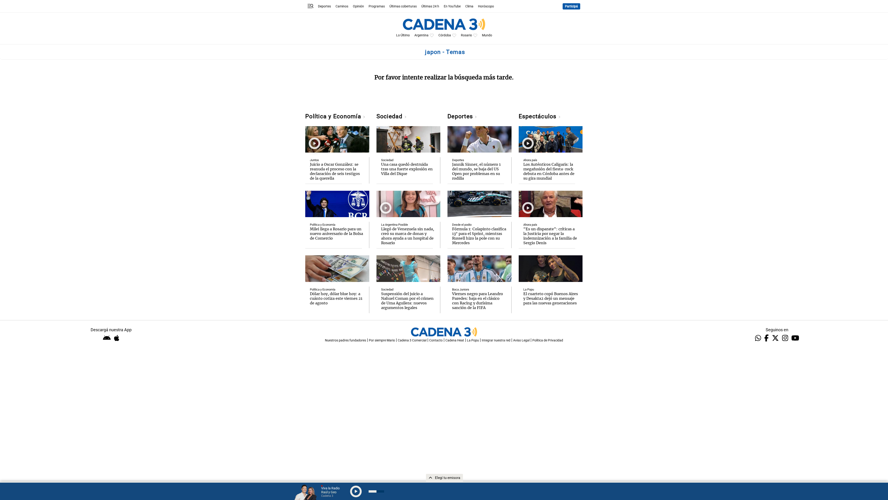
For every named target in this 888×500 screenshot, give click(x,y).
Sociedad (390, 116)
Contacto (436, 340)
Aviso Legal (521, 340)
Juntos (314, 160)
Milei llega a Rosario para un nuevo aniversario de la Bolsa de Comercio (336, 234)
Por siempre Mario (382, 340)
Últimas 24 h (430, 6)
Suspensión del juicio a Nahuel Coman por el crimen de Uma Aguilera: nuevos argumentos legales (407, 300)
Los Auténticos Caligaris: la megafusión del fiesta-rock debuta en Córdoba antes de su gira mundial (548, 171)
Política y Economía (334, 116)
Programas (377, 6)
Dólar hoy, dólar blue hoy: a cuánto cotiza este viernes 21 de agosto (336, 298)
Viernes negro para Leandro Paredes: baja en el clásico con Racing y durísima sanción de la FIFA (477, 300)
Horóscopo (486, 6)
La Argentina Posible (394, 224)
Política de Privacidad (547, 340)
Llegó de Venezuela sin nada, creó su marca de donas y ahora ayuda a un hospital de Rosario (407, 236)
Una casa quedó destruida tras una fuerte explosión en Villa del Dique (407, 169)
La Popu (528, 289)
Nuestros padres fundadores (345, 340)
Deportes (324, 6)
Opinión (358, 6)
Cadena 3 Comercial (412, 340)
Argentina (421, 35)
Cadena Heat (454, 340)
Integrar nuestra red (496, 340)
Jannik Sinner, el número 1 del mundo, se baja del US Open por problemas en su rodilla (476, 171)
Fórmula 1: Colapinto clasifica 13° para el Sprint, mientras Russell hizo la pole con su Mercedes (479, 236)
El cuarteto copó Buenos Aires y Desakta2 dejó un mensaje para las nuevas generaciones (550, 298)
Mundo (487, 35)
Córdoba (444, 35)
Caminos (342, 6)
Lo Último (403, 35)
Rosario (466, 35)
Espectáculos (538, 116)
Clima (469, 6)
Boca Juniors (460, 289)
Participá (571, 6)
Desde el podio (462, 224)
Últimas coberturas (403, 6)
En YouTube (452, 6)
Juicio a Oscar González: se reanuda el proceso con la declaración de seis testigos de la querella (335, 171)
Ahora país (530, 160)
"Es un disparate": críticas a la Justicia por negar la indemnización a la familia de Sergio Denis (550, 236)
